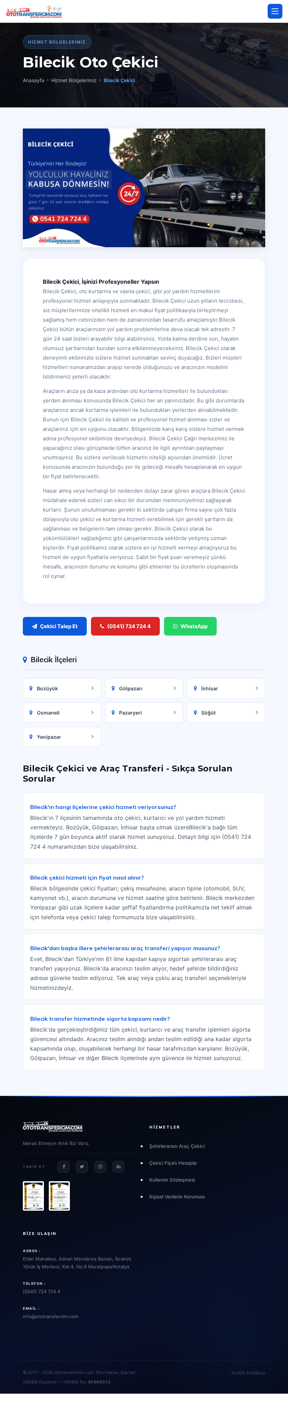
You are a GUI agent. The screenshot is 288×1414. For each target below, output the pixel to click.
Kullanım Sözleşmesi (172, 1180)
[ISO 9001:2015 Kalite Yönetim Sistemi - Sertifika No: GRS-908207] (33, 1196)
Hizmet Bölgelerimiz (74, 80)
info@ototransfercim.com (50, 1316)
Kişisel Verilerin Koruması (177, 1196)
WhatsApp (194, 626)
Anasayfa (33, 80)
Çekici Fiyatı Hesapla (173, 1163)
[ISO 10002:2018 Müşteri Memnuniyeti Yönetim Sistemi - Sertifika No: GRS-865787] (59, 1196)
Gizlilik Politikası (248, 1372)
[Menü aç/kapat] (275, 11)
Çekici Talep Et (59, 626)
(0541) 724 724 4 (129, 626)
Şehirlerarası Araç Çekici (177, 1146)
